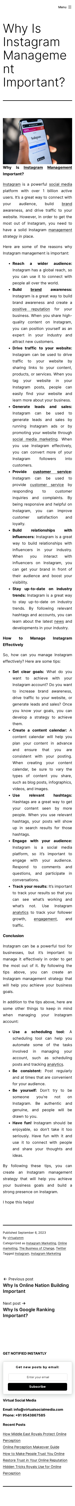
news (59, 621)
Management (59, 167)
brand (67, 204)
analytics (20, 912)
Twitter (61, 1248)
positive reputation (31, 309)
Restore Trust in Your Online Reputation (35, 1460)
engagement (45, 919)
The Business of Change (36, 1248)
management (60, 230)
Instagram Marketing (41, 1243)
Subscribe (37, 1387)
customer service (52, 471)
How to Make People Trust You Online (33, 1454)
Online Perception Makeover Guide (31, 1447)
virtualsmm (16, 1238)
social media (60, 184)
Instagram (33, 167)
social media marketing (35, 439)
